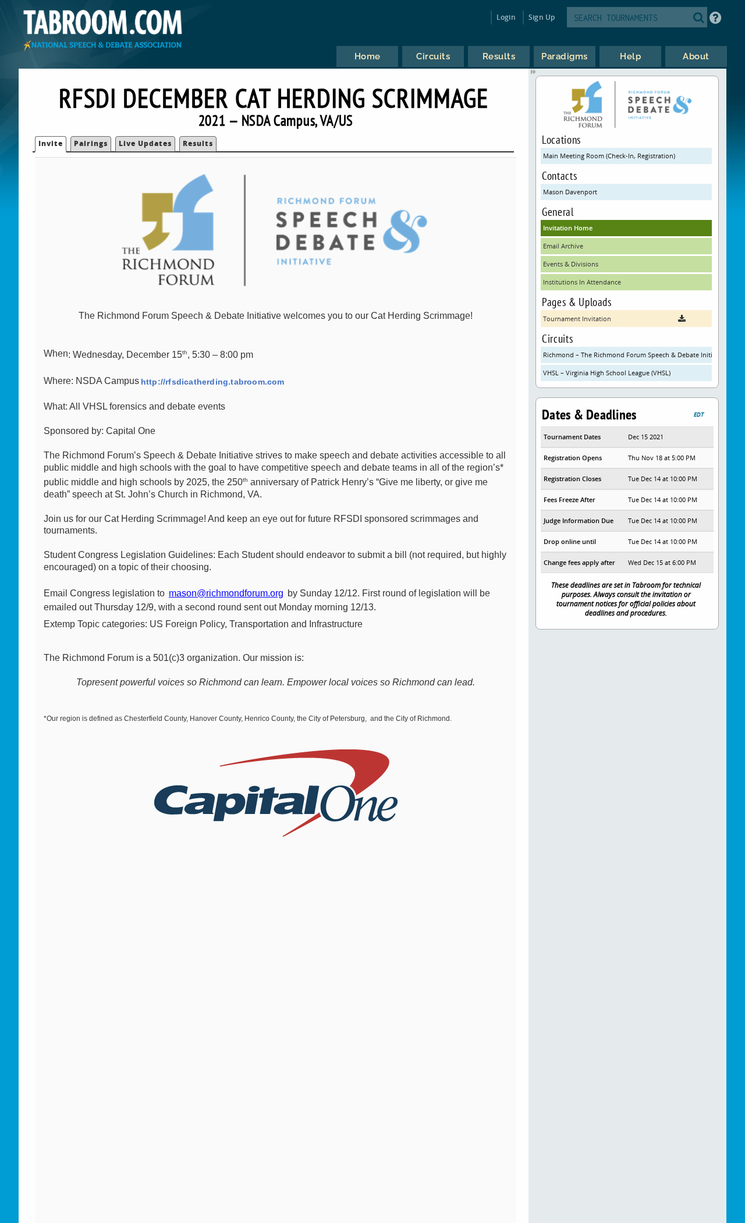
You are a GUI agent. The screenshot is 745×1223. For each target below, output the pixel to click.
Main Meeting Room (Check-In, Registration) (609, 155)
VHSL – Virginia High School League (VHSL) (606, 372)
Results (198, 143)
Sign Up (541, 17)
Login (506, 17)
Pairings (91, 143)
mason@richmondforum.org (226, 593)
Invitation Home (568, 227)
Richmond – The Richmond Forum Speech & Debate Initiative (627, 354)
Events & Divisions (570, 263)
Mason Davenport (570, 191)
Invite (50, 143)
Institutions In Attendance (582, 282)
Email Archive (563, 245)
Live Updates (145, 143)
